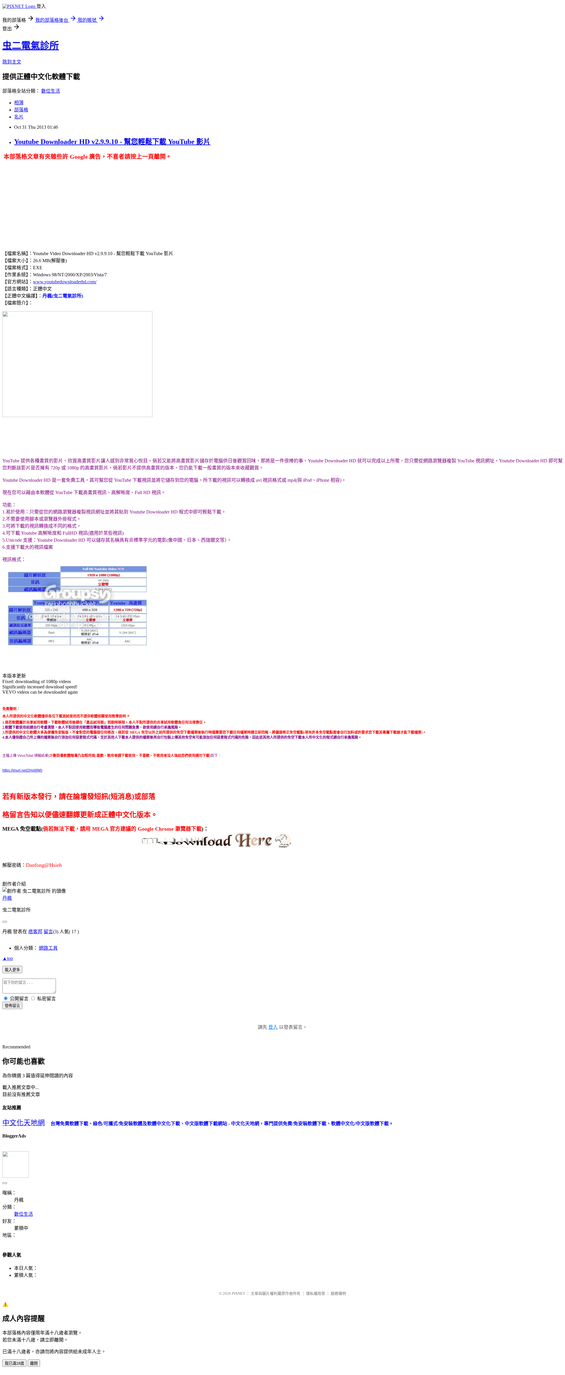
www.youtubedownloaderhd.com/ (65, 281)
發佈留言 (12, 1005)
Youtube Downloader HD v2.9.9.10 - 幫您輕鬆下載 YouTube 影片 (112, 141)
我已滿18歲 (14, 1363)
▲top (7, 958)
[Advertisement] (51, 201)
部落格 (21, 109)
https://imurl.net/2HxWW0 (22, 770)
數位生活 (50, 90)
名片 (19, 116)
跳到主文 (11, 61)
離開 (34, 1363)
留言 (48, 931)
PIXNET (238, 1293)
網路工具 (48, 948)
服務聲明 (338, 1293)
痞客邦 (35, 931)
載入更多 (12, 970)
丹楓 (7, 898)
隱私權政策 (315, 1293)
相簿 (19, 102)
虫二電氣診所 (30, 45)
